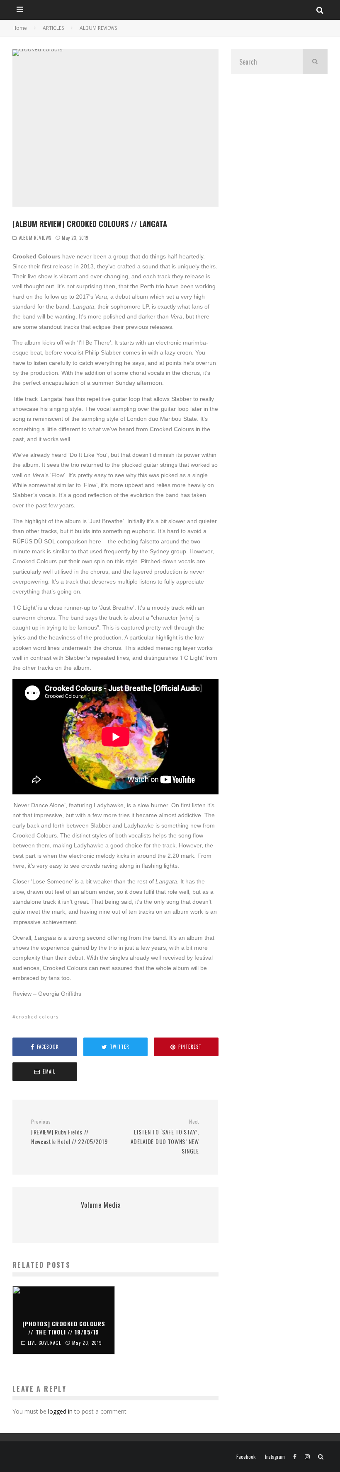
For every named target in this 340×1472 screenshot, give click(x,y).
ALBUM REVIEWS (35, 238)
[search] (315, 61)
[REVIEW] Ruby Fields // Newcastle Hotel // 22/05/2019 (69, 1132)
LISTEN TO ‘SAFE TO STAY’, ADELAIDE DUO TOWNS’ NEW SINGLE (165, 1136)
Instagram (275, 1456)
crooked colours (37, 1017)
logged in (60, 1411)
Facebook (245, 1456)
